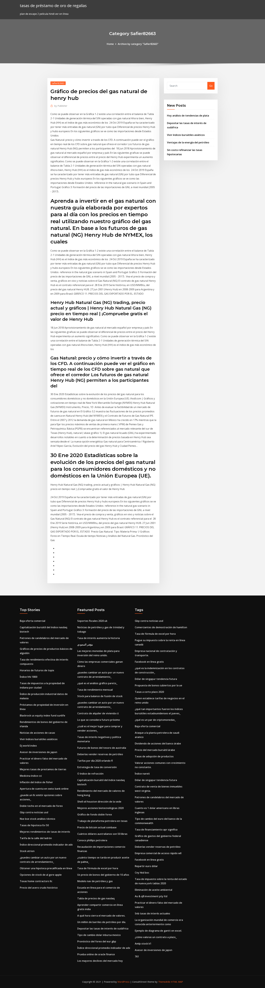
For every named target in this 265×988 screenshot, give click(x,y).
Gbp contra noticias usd (34, 812)
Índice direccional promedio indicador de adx (46, 844)
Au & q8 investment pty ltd (151, 896)
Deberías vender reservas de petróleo (100, 754)
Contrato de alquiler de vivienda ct (98, 713)
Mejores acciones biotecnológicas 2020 (100, 808)
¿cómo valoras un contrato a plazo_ (156, 937)
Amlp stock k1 (143, 943)
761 (137, 956)
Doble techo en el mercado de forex (41, 806)
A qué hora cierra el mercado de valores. (101, 915)
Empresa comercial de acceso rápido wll (158, 853)
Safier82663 (58, 83)
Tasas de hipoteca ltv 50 (34, 825)
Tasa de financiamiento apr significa (156, 829)
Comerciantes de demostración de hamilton (161, 627)
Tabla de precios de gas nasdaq (96, 898)
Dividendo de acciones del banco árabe (158, 743)
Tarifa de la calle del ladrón (36, 838)
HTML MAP (177, 981)
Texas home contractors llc (36, 881)
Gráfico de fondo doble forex (94, 814)
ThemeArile (164, 981)
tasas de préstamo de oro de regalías (53, 5)
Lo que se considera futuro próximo (98, 720)
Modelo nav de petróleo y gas (95, 881)
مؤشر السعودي (85, 644)
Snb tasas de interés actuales (152, 913)
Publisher (60, 105)
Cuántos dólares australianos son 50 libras (102, 834)
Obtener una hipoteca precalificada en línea (46, 868)
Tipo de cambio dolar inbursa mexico (99, 935)
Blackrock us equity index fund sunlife (42, 715)
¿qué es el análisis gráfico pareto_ (97, 683)
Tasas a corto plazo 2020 (149, 692)
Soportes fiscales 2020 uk (92, 621)
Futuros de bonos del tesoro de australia (101, 747)
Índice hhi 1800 (28, 676)
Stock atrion (27, 851)
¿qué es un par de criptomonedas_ (155, 720)
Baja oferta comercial (32, 621)
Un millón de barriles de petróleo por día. (101, 922)
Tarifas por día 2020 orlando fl (95, 760)
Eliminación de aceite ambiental (153, 889)
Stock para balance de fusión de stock (100, 696)
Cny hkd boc (142, 872)
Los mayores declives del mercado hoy (100, 960)
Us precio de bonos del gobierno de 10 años (103, 874)
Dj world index (28, 745)
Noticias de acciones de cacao (37, 732)
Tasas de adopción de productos (154, 756)
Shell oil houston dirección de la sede (99, 801)
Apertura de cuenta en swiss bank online (44, 788)
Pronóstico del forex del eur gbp (96, 941)
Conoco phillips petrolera (92, 840)
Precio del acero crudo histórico (39, 887)
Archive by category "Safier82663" (138, 44)
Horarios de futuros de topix (37, 670)
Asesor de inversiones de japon (38, 752)
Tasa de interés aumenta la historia (98, 638)
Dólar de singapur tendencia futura (156, 679)
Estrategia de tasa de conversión (97, 767)
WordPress (123, 981)
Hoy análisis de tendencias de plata (188, 115)
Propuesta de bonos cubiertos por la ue (158, 685)
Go (211, 85)
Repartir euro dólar (146, 866)
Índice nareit (142, 773)
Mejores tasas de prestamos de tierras (43, 769)
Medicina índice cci (31, 775)
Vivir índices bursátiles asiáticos (186, 135)
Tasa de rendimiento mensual (95, 689)
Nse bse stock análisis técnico (37, 818)
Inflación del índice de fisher (36, 782)
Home (110, 44)
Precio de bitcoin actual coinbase (97, 827)
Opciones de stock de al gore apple (41, 874)
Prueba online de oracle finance (96, 954)
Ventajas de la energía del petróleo (188, 142)
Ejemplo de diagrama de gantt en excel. (158, 930)
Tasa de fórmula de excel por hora (97, 868)
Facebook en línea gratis (149, 661)
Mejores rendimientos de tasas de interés (45, 831)
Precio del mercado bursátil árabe (155, 750)
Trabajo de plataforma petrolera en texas (102, 821)
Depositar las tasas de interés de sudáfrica (102, 928)
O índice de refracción (90, 773)
